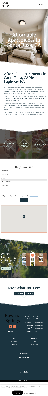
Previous (2, 39)
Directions (29, 319)
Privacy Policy (30, 363)
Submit (24, 200)
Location (34, 338)
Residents (34, 341)
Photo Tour (6, 268)
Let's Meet (29, 293)
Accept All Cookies (17, 392)
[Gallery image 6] (41, 259)
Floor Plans (19, 293)
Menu (41, 4)
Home (13, 338)
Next (45, 39)
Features (14, 344)
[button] (10, 326)
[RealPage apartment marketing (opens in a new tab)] (24, 372)
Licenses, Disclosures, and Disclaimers (16, 363)
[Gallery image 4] (24, 259)
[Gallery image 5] (32, 259)
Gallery (14, 347)
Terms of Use (37, 363)
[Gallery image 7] (24, 264)
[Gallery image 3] (41, 255)
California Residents (24, 380)
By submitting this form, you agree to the (16, 196)
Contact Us (34, 344)
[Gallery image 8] (32, 264)
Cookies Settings (30, 393)
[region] (24, 390)
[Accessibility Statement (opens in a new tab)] (20, 357)
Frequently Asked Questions (34, 347)
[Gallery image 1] (24, 255)
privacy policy (33, 196)
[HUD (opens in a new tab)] (23, 357)
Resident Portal (13, 331)
